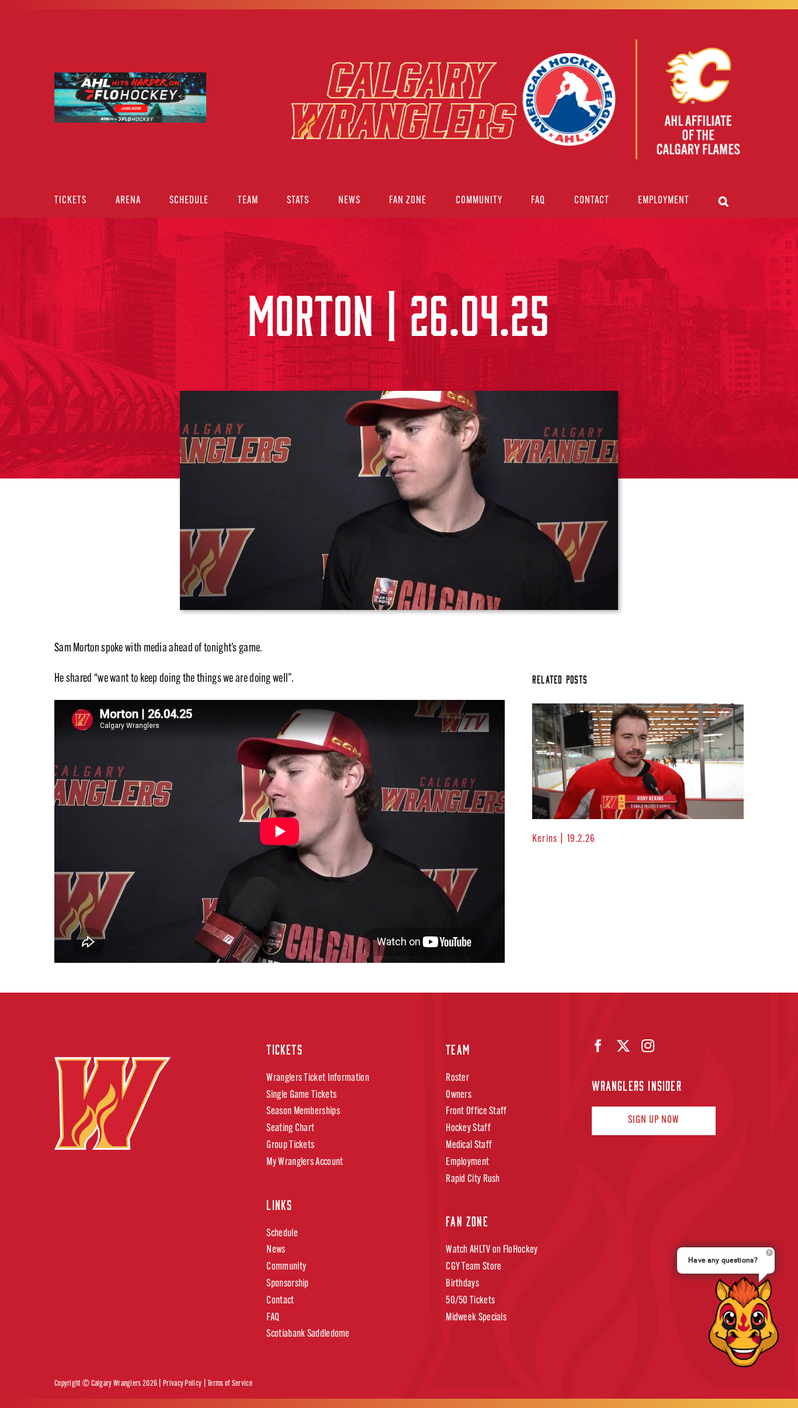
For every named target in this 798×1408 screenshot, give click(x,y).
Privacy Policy (182, 1383)
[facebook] (598, 1045)
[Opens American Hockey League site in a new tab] (130, 82)
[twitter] (623, 1045)
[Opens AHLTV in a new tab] (630, 100)
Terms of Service (229, 1383)
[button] (724, 201)
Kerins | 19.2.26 (563, 839)
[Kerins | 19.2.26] (638, 761)
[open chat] (747, 1322)
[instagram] (647, 1045)
